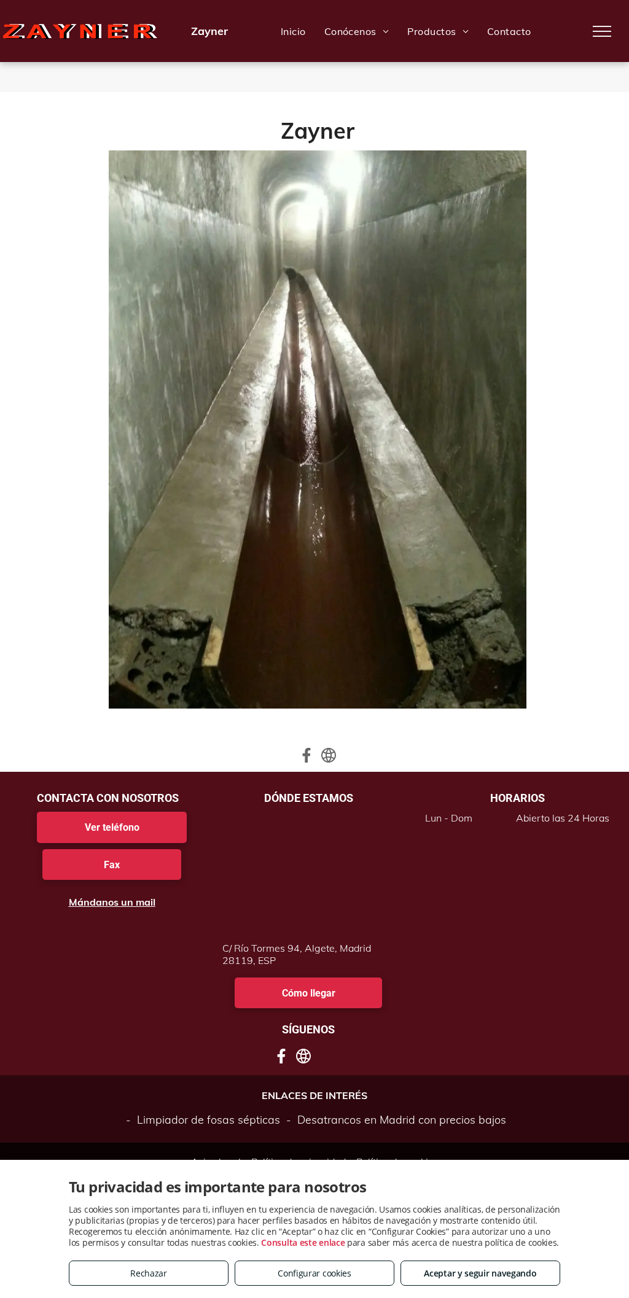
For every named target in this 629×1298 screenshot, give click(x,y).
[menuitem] (293, 31)
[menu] (602, 31)
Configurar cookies (314, 1273)
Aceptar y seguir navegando (480, 1273)
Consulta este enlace (303, 1242)
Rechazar (148, 1273)
